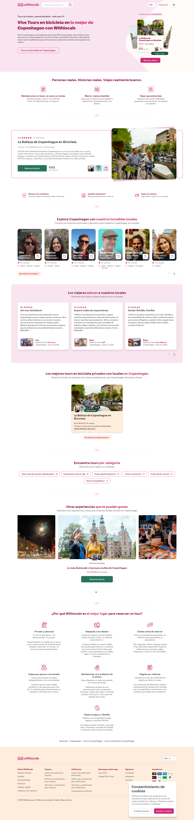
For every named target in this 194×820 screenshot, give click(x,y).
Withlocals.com (29, 800)
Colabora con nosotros (27, 790)
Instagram (129, 776)
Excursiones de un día (75, 474)
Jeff (103, 342)
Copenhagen (75, 741)
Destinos (21, 783)
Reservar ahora (150, 60)
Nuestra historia (24, 773)
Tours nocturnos (134, 474)
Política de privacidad (44, 800)
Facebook (129, 773)
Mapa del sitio (66, 800)
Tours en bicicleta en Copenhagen (38, 50)
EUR (150, 5)
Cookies (57, 800)
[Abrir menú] (173, 4)
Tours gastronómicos (106, 474)
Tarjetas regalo (24, 787)
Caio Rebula (161, 342)
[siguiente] (174, 274)
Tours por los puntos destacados (39, 474)
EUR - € (167, 758)
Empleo (21, 776)
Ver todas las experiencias (96, 437)
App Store (102, 773)
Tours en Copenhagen (93, 741)
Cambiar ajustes (141, 811)
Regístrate (163, 5)
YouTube (129, 780)
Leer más (24, 330)
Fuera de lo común (161, 474)
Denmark (64, 741)
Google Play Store (106, 776)
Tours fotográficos (96, 480)
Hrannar (52, 342)
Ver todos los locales (28, 273)
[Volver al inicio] (29, 4)
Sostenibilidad (24, 780)
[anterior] (169, 274)
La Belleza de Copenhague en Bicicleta (150, 39)
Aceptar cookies (164, 811)
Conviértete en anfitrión (81, 791)
